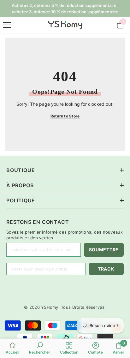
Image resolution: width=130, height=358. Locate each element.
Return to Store (65, 116)
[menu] (7, 25)
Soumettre (104, 249)
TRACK (106, 268)
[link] (39, 348)
